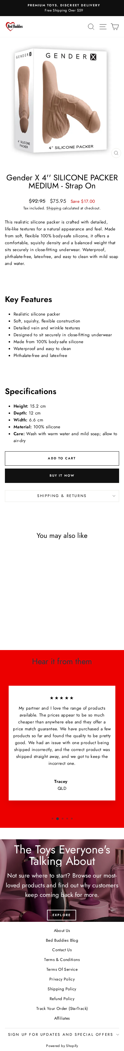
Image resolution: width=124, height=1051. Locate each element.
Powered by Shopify (62, 1045)
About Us (62, 930)
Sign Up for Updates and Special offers (60, 1034)
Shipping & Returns (62, 495)
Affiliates (62, 1018)
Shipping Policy (62, 989)
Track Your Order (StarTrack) (62, 1008)
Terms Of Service (62, 969)
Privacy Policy (62, 979)
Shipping (53, 208)
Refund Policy (62, 999)
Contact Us (62, 950)
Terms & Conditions (62, 959)
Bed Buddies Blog (62, 940)
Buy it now (62, 475)
